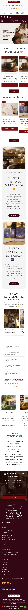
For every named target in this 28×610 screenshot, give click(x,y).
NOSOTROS (5, 542)
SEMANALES (6, 537)
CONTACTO (5, 574)
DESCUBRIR (14, 284)
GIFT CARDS (6, 533)
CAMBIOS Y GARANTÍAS (9, 555)
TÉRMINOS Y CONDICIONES (10, 552)
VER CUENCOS (14, 215)
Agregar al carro (10, 85)
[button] (19, 41)
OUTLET (4, 545)
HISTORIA (5, 562)
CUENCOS (5, 528)
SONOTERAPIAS (7, 535)
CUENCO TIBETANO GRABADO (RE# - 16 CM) (9, 78)
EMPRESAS (5, 572)
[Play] (3, 74)
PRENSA (4, 567)
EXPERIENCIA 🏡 (7, 530)
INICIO (4, 525)
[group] (14, 33)
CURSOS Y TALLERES (8, 540)
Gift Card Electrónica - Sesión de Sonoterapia (10, 120)
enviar (14, 497)
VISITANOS (5, 565)
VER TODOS (14, 91)
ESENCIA (4, 569)
